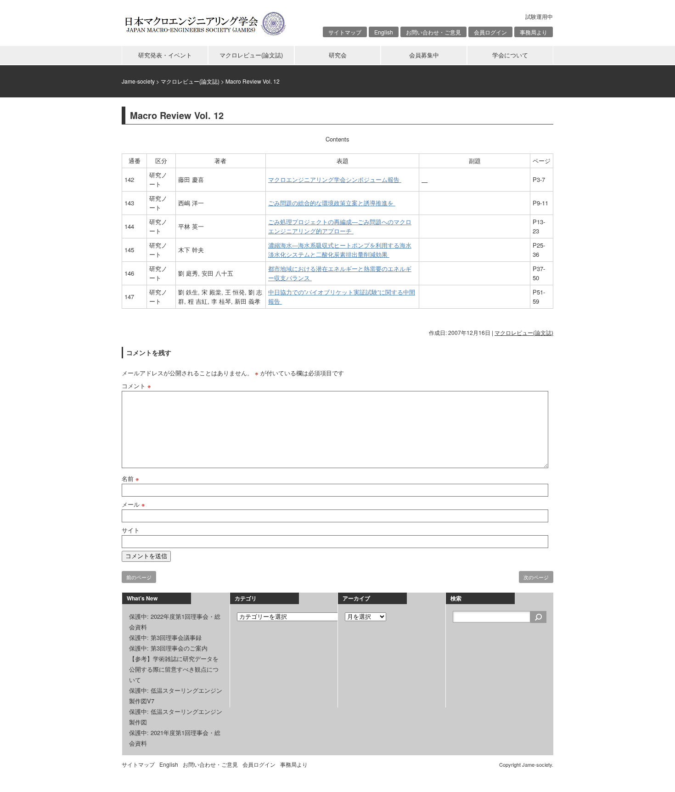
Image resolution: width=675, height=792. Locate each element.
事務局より (533, 32)
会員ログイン (490, 32)
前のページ (139, 577)
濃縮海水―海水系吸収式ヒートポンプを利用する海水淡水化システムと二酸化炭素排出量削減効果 (339, 250)
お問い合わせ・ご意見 (433, 32)
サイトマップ (344, 32)
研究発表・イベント (165, 55)
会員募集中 (424, 55)
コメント (136, 385)
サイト (131, 530)
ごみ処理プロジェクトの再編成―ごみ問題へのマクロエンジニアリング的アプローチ (339, 226)
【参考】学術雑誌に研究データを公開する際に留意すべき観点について (174, 669)
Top (653, 770)
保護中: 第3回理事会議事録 (165, 637)
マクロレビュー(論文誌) (251, 55)
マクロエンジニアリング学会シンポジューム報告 (334, 179)
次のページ (536, 577)
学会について (510, 55)
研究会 (338, 55)
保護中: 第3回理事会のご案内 (168, 648)
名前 (130, 478)
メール (133, 504)
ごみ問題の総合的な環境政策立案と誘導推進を (331, 202)
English (383, 32)
